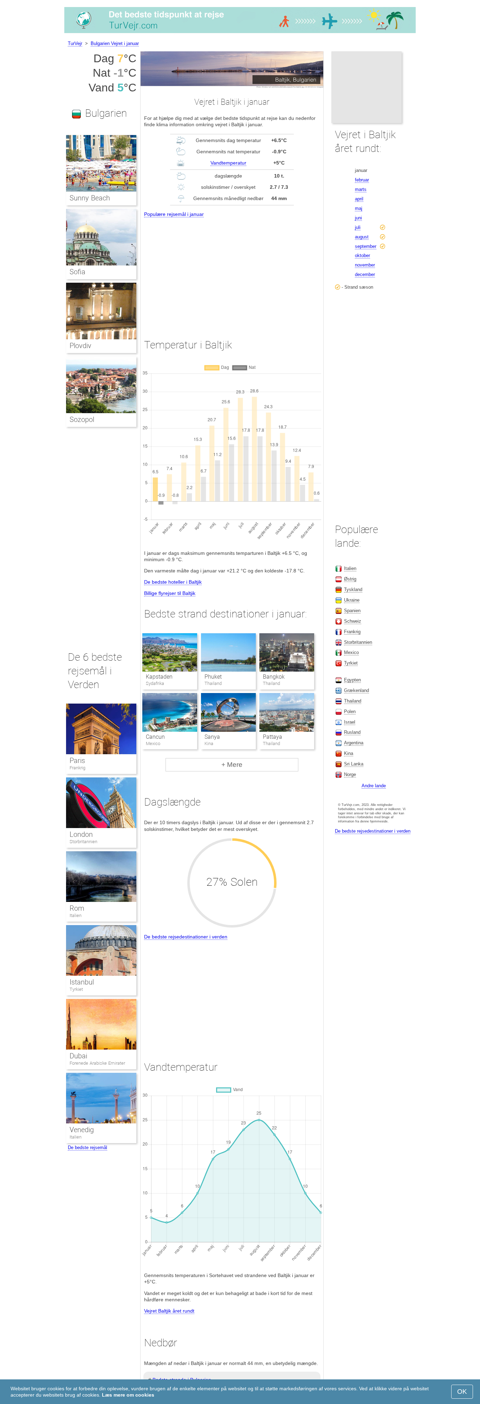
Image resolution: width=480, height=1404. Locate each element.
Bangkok (274, 676)
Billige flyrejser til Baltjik (169, 593)
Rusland (352, 732)
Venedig (82, 1130)
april (359, 198)
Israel (349, 722)
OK (462, 1391)
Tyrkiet (76, 989)
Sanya (212, 736)
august (362, 236)
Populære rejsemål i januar (174, 214)
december (365, 274)
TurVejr (75, 43)
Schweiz (352, 621)
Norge (350, 774)
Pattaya (272, 736)
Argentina (353, 742)
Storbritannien (83, 841)
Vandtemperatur (228, 163)
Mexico (351, 652)
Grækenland (356, 690)
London (81, 834)
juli (358, 227)
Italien (76, 915)
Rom (77, 908)
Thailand (352, 701)
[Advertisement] (232, 271)
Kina (348, 753)
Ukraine (351, 600)
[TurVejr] (240, 33)
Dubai (78, 1056)
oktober (362, 255)
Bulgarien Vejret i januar (115, 43)
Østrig (350, 579)
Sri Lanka (353, 764)
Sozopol (82, 419)
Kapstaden (159, 676)
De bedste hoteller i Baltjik (173, 582)
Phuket (213, 676)
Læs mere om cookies (128, 1395)
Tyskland (353, 589)
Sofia (77, 272)
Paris (77, 760)
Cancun (155, 736)
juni (358, 217)
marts (361, 189)
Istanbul (82, 982)
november (365, 265)
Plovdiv (80, 345)
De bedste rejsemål (87, 1147)
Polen (350, 711)
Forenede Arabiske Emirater (97, 1063)
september (365, 246)
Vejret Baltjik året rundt (169, 1311)
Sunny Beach (90, 198)
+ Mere (231, 764)
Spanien (352, 610)
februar (362, 179)
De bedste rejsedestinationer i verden (185, 937)
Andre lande (374, 785)
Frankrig (77, 767)
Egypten (352, 679)
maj (358, 208)
